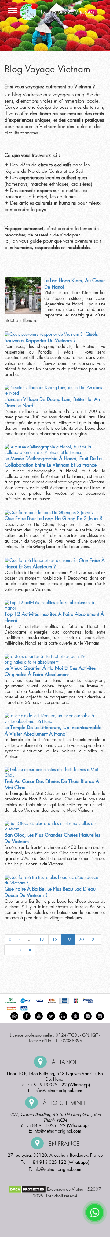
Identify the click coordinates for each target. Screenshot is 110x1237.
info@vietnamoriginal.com (58, 1090)
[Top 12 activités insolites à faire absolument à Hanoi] (53, 605)
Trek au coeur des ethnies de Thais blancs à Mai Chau (52, 784)
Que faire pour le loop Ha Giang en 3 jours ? (53, 518)
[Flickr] (88, 1016)
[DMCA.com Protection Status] (27, 1189)
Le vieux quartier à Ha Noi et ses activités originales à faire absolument (50, 670)
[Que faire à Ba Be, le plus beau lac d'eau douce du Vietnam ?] (53, 880)
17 (42, 939)
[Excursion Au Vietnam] (59, 11)
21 (94, 939)
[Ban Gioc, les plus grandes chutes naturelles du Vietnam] (53, 826)
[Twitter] (51, 1016)
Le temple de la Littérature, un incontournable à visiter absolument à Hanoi (53, 730)
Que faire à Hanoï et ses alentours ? (55, 563)
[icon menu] (12, 10)
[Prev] (19, 939)
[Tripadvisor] (14, 1016)
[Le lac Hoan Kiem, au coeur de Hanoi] (23, 295)
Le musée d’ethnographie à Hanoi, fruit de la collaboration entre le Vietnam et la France (53, 461)
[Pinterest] (63, 1016)
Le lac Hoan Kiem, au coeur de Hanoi (74, 283)
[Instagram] (100, 1016)
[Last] (30, 950)
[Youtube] (39, 1016)
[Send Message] (94, 1212)
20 (81, 939)
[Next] (20, 950)
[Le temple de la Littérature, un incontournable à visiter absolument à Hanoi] (53, 718)
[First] (10, 939)
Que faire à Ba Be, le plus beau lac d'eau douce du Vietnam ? (50, 891)
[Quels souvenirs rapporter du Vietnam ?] (43, 334)
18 (55, 939)
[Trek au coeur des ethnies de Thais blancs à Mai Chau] (53, 772)
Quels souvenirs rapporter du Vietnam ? (51, 337)
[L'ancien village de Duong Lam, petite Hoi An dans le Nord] (53, 390)
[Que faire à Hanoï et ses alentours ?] (40, 560)
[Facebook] (27, 1016)
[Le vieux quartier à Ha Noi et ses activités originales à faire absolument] (53, 659)
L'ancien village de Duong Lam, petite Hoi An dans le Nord (52, 402)
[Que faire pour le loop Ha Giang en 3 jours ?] (49, 512)
